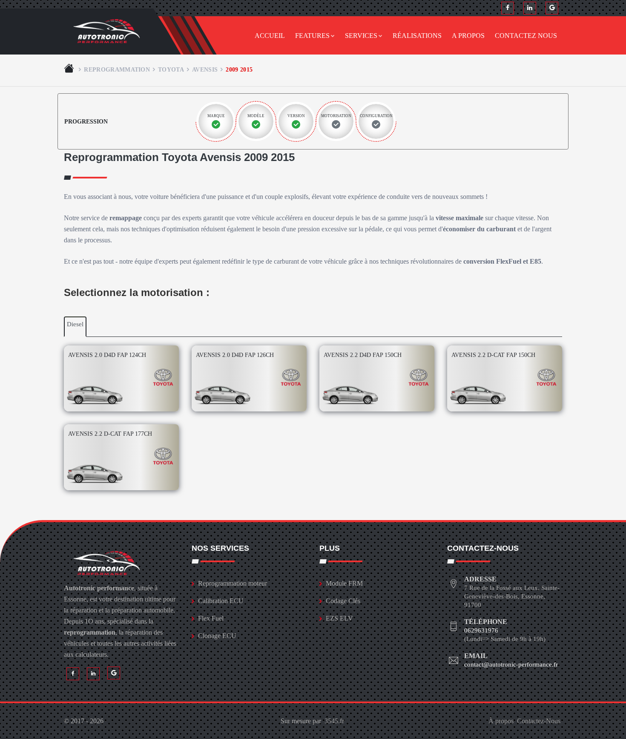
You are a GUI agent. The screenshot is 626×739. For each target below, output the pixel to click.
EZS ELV (339, 618)
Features (312, 35)
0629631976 (481, 630)
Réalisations (417, 35)
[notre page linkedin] (529, 8)
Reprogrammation (117, 69)
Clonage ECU (217, 635)
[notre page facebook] (507, 8)
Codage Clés (343, 600)
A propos (468, 35)
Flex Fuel (211, 618)
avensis (205, 69)
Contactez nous (526, 35)
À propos (501, 721)
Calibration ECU (221, 600)
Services (361, 35)
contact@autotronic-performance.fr (511, 664)
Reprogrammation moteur (232, 583)
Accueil (270, 35)
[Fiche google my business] (552, 8)
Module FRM (344, 583)
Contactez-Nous (538, 721)
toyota (171, 69)
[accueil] (70, 69)
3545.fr (334, 721)
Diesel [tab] (75, 324)
